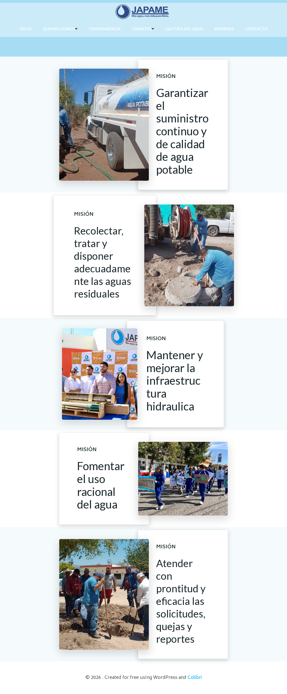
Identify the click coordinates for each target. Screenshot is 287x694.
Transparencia (105, 28)
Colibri (195, 678)
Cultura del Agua (184, 28)
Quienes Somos (59, 28)
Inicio (26, 28)
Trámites (142, 28)
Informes (224, 28)
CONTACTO (256, 28)
